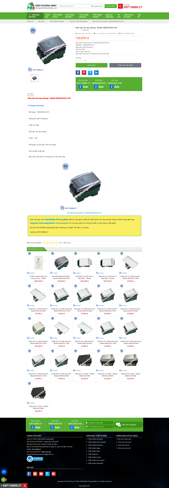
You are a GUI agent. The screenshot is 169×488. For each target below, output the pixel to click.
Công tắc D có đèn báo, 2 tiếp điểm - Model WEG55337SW (107, 278)
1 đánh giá (85, 30)
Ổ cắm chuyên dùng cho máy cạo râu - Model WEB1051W (38, 278)
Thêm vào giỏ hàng (125, 65)
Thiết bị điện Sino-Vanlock (96, 460)
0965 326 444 (46, 452)
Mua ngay (92, 65)
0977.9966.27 (83, 83)
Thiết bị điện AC (93, 454)
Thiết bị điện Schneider (95, 439)
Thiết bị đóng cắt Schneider (97, 442)
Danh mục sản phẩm (34, 16)
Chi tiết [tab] (30, 94)
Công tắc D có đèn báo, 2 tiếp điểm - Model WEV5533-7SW (84, 278)
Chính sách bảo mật (124, 448)
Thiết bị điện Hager (94, 448)
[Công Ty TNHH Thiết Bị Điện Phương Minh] (42, 6)
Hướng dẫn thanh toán (96, 423)
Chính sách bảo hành (124, 442)
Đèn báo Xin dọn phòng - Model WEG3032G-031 (84, 213)
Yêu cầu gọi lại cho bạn (96, 426)
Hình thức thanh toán (124, 439)
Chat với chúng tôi (129, 425)
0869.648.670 (99, 83)
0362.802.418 (115, 83)
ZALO (3, 472)
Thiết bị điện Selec (94, 451)
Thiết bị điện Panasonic (95, 445)
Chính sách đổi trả (123, 445)
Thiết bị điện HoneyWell (95, 463)
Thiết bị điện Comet (94, 457)
